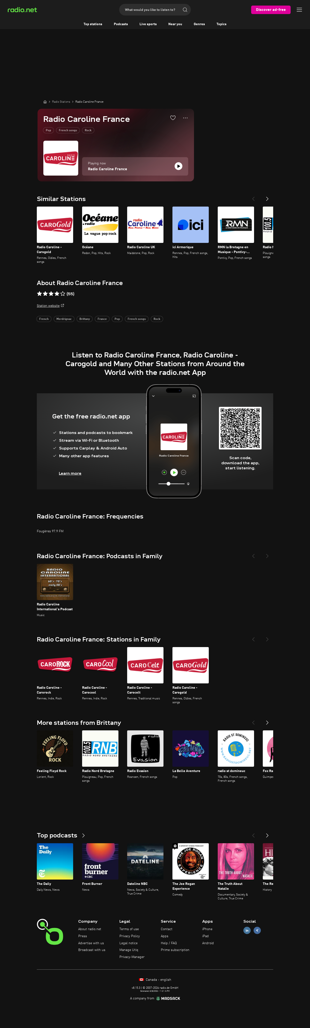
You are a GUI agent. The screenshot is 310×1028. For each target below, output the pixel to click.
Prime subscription (175, 950)
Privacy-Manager (132, 957)
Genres (199, 24)
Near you (175, 24)
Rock (88, 130)
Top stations (93, 24)
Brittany (84, 319)
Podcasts (121, 24)
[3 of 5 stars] (51, 294)
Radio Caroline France (107, 169)
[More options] (185, 118)
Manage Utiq (128, 950)
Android (208, 943)
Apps (164, 936)
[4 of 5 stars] (57, 294)
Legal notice (128, 943)
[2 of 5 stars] (45, 294)
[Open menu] (299, 10)
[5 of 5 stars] (63, 294)
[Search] (185, 10)
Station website (48, 306)
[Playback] (178, 166)
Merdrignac (64, 319)
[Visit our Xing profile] (257, 930)
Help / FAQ (169, 943)
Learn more (70, 473)
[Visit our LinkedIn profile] (247, 930)
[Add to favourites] (173, 118)
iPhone (207, 929)
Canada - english (158, 980)
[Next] (267, 197)
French (44, 319)
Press (82, 936)
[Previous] (253, 197)
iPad (205, 936)
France (102, 319)
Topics (221, 24)
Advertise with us (91, 943)
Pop (48, 130)
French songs (68, 130)
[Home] (45, 102)
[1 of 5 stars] (39, 294)
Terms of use (129, 929)
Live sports (148, 24)
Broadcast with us (91, 950)
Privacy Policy (129, 936)
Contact (166, 929)
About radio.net (89, 929)
